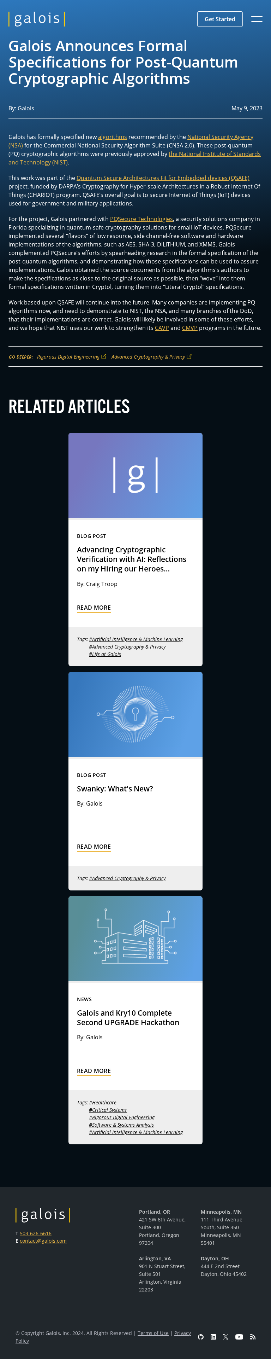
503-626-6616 (36, 1233)
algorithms (112, 137)
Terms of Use (153, 1333)
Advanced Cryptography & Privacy (148, 356)
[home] (36, 19)
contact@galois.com (43, 1240)
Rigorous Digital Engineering (68, 356)
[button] (220, 19)
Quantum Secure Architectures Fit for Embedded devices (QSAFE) (163, 178)
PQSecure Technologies (141, 219)
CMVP (190, 328)
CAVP (162, 328)
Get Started (220, 19)
